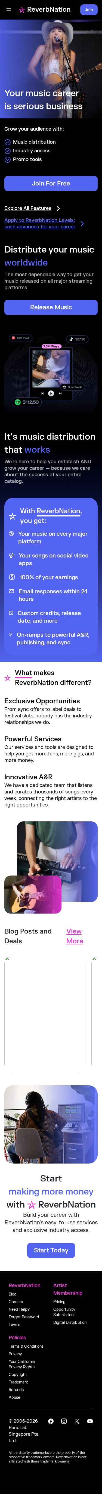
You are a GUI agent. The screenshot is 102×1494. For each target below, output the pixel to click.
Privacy (15, 1354)
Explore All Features (27, 208)
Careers (16, 1302)
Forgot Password (24, 1317)
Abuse (14, 1397)
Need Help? (19, 1309)
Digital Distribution (69, 1322)
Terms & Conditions (26, 1346)
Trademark (18, 1382)
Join (89, 10)
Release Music (51, 307)
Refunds (16, 1390)
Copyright (18, 1374)
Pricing (59, 1302)
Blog (13, 1294)
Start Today (51, 1250)
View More (74, 936)
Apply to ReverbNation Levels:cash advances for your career (39, 223)
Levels (14, 1324)
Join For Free (51, 183)
